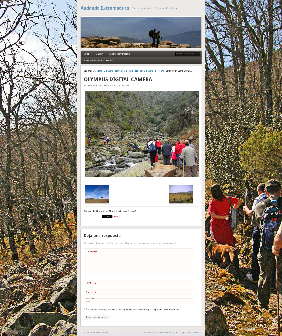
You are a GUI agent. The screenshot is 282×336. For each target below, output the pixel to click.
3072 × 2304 (119, 85)
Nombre (91, 283)
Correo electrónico (91, 295)
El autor (99, 54)
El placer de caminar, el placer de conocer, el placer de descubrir (134, 71)
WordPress (196, 332)
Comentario (91, 252)
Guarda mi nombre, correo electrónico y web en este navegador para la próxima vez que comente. (134, 309)
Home (99, 71)
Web (88, 301)
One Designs (181, 332)
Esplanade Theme (163, 332)
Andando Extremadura (105, 8)
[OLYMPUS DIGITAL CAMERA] (141, 134)
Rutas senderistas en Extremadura (100, 60)
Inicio (86, 54)
